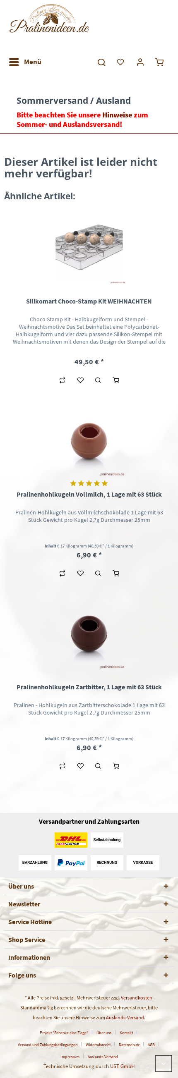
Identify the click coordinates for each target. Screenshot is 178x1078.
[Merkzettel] (121, 62)
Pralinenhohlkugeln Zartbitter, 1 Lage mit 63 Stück (89, 687)
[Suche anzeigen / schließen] (101, 62)
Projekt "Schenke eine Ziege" (64, 1032)
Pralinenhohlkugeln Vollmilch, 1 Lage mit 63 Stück (89, 494)
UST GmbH (122, 1066)
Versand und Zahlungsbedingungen (47, 1044)
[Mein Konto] (140, 62)
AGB (151, 1044)
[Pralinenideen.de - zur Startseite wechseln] (48, 27)
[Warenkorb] (160, 62)
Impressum (69, 1056)
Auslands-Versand (125, 1017)
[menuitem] (25, 62)
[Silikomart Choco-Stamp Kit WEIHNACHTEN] (89, 247)
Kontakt (126, 1032)
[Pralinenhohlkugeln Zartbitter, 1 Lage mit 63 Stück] (89, 633)
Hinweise (117, 115)
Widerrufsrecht (98, 1044)
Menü (32, 61)
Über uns (103, 1032)
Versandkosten (136, 997)
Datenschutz (129, 1044)
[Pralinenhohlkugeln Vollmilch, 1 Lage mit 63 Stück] (89, 440)
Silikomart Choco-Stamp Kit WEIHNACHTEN (89, 301)
